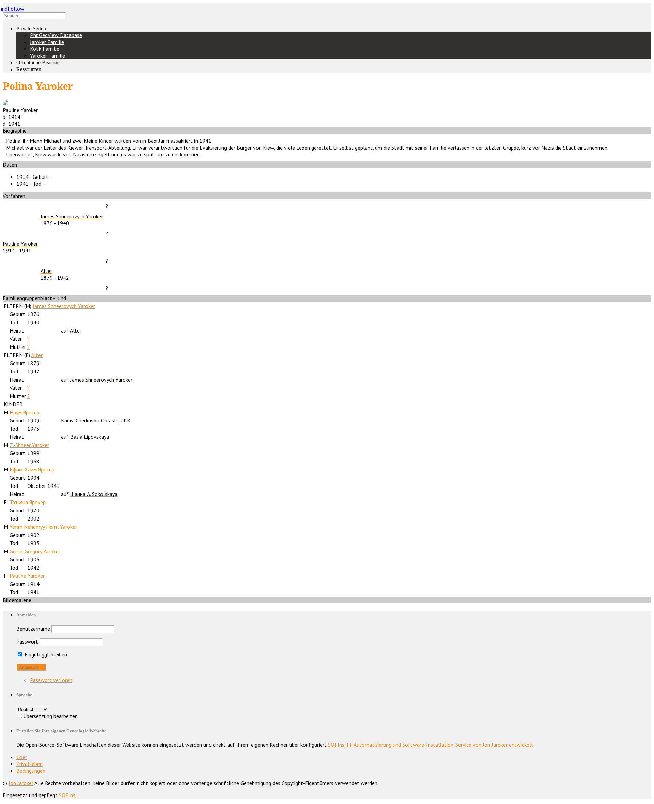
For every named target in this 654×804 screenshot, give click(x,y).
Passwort (27, 641)
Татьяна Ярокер (28, 502)
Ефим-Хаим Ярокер (32, 469)
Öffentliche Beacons (38, 62)
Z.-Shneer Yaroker (29, 445)
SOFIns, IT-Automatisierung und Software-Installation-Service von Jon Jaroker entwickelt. (431, 744)
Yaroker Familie (47, 55)
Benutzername (33, 628)
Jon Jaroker (21, 782)
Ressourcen (28, 69)
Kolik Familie (44, 48)
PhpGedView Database (56, 35)
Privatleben (29, 763)
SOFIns (67, 795)
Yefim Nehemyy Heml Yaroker (43, 526)
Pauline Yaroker (27, 575)
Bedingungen (30, 770)
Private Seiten (31, 28)
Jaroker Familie (47, 41)
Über (21, 757)
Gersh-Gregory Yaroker (35, 551)
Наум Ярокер (25, 412)
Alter (37, 355)
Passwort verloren (51, 680)
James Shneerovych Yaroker (64, 306)
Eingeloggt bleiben (45, 654)
